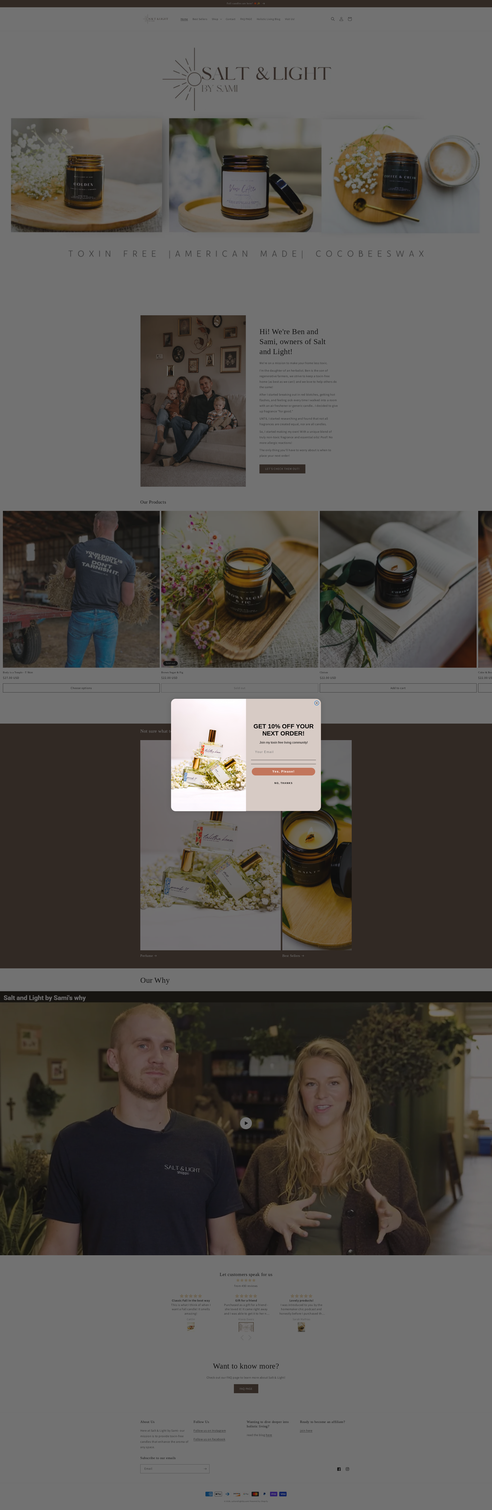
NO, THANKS (283, 783)
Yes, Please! (283, 771)
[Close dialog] (316, 703)
